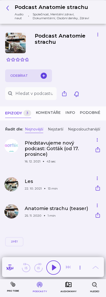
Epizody (16, 113)
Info (70, 112)
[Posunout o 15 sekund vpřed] (38, 267)
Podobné (90, 112)
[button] (51, 12)
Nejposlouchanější (84, 129)
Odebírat (19, 76)
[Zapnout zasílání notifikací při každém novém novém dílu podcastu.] (76, 93)
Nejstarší (55, 129)
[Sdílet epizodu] (98, 150)
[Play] (54, 268)
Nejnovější (34, 129)
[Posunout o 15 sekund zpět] (26, 267)
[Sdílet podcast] (65, 93)
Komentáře (48, 112)
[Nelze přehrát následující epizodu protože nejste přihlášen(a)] (69, 267)
